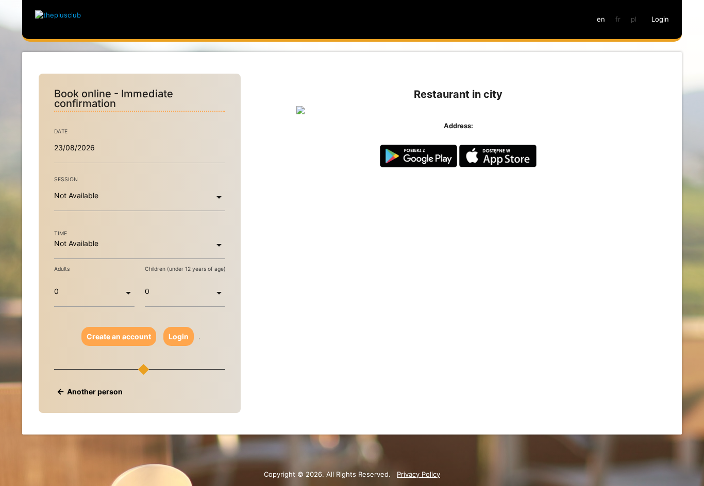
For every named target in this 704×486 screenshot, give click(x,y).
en (601, 19)
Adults (62, 269)
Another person (95, 391)
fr (618, 19)
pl (633, 19)
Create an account (119, 336)
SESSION (66, 179)
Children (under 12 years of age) (185, 269)
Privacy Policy (418, 474)
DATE (61, 131)
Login (179, 336)
